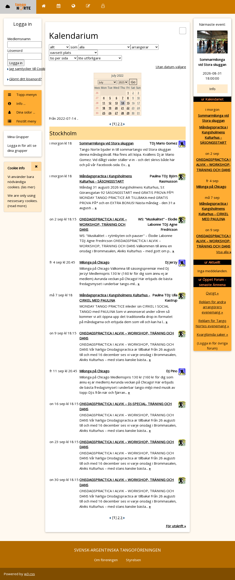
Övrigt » (212, 293)
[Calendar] (58, 6)
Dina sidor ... (25, 112)
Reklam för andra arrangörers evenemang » (212, 307)
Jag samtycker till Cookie (28, 68)
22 (128, 108)
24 (138, 108)
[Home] (43, 6)
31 (138, 113)
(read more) (17, 205)
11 (103, 103)
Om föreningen (106, 560)
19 (110, 108)
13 (116, 103)
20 (116, 108)
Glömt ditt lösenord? (25, 79)
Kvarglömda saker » (212, 334)
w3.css (29, 574)
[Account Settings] (103, 6)
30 (133, 113)
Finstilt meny (25, 121)
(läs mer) (28, 187)
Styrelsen (133, 560)
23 (133, 108)
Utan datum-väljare (171, 66)
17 (138, 103)
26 (110, 113)
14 (122, 103)
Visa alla (223, 252)
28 (122, 113)
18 (103, 108)
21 (122, 108)
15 (128, 103)
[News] (73, 6)
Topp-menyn (26, 94)
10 (138, 98)
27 (116, 113)
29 (128, 113)
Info (212, 88)
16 (133, 103)
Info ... (20, 103)
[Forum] (88, 6)
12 (110, 103)
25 (103, 113)
